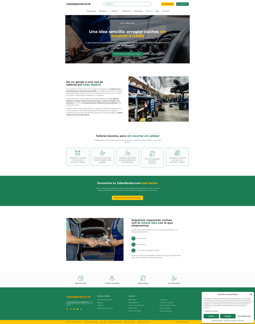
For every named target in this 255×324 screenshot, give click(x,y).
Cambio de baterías (166, 303)
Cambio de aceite (166, 311)
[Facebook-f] (67, 309)
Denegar (228, 316)
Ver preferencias (244, 316)
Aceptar (211, 316)
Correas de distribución (136, 305)
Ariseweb (186, 322)
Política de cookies (217, 320)
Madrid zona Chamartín (105, 308)
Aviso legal (240, 320)
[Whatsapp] (81, 309)
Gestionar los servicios (211, 311)
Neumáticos (91, 11)
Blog (157, 11)
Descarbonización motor (168, 305)
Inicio (122, 23)
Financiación (138, 11)
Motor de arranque (134, 311)
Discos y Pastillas (165, 308)
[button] (251, 294)
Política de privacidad (230, 320)
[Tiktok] (74, 309)
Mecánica (102, 11)
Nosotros (149, 11)
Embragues (163, 300)
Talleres (114, 11)
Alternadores (132, 308)
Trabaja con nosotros (143, 322)
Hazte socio (126, 11)
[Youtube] (77, 309)
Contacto (165, 11)
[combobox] (127, 4)
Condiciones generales (91, 322)
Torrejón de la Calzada (105, 300)
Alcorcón (100, 305)
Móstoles (100, 303)
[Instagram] (71, 309)
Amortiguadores (133, 302)
